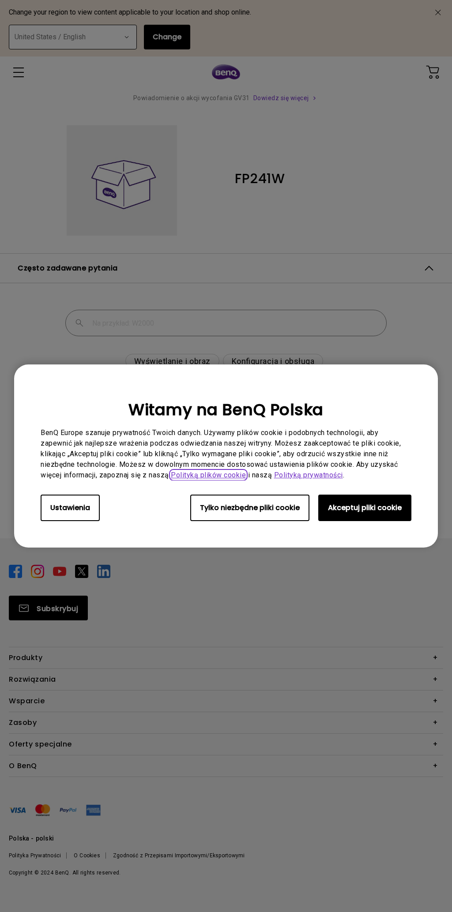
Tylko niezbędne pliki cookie (250, 508)
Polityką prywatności (308, 475)
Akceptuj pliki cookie (365, 508)
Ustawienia (70, 508)
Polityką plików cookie (208, 475)
